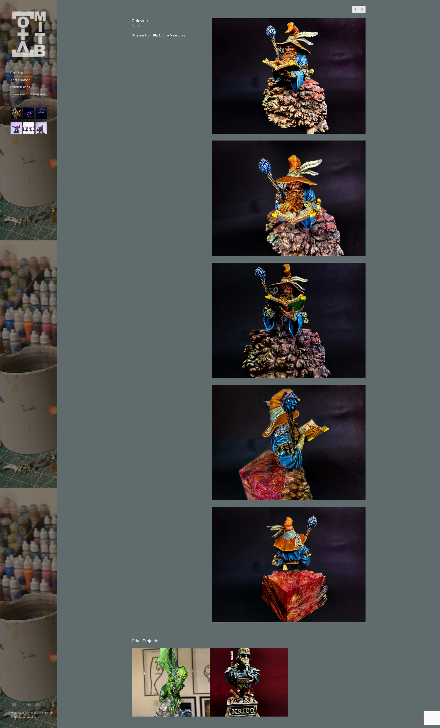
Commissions (20, 87)
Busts (136, 26)
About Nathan (20, 80)
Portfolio (16, 73)
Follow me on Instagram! (28, 94)
